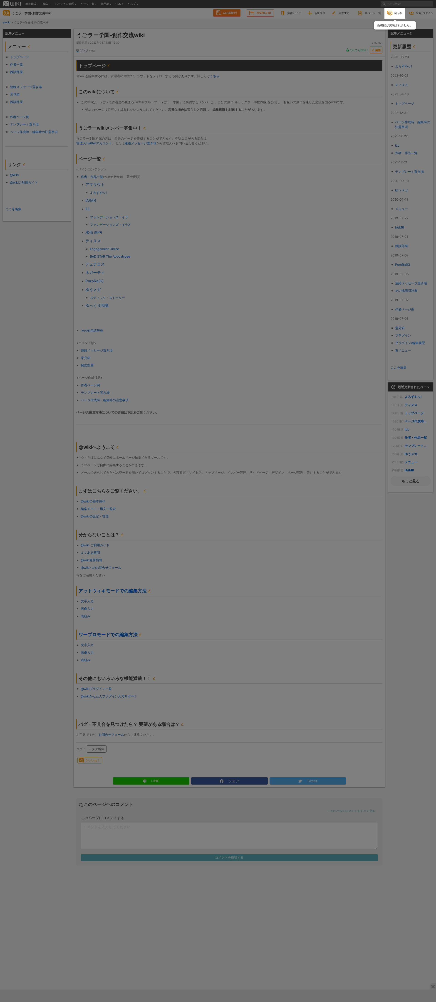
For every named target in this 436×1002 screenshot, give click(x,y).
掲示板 (398, 13)
